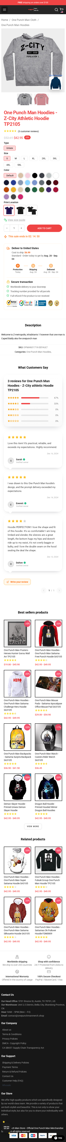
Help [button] (60, 1138)
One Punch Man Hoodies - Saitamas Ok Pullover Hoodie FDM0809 (48, 930)
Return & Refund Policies (14, 1071)
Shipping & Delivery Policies (15, 1062)
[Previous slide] (6, 60)
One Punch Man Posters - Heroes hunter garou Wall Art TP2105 (17, 653)
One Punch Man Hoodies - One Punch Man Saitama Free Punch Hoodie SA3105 (48, 653)
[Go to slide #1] (24, 99)
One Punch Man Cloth (24, 19)
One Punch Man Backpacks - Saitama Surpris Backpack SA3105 (17, 756)
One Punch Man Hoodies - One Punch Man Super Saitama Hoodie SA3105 (16, 880)
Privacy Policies (10, 1038)
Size (6, 153)
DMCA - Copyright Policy (14, 1043)
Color (6, 170)
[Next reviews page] (59, 590)
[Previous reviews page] (44, 590)
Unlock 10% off (6, 1127)
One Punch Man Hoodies (15, 25)
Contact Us (7, 1076)
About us (6, 1029)
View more (33, 826)
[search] (56, 10)
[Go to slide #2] (41, 99)
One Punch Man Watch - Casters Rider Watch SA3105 (47, 756)
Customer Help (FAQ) (12, 1080)
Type (6, 143)
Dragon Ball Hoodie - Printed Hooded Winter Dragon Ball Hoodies (46, 807)
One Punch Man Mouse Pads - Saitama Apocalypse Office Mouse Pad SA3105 (48, 703)
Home (4, 19)
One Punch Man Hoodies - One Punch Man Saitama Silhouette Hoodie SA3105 (17, 930)
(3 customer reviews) (28, 131)
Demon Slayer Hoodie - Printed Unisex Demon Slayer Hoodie (15, 807)
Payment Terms (10, 1067)
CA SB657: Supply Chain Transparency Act (23, 1047)
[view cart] (61, 10)
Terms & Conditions (11, 1034)
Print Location (11, 202)
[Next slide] (59, 60)
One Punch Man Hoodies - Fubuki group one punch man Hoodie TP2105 (48, 880)
